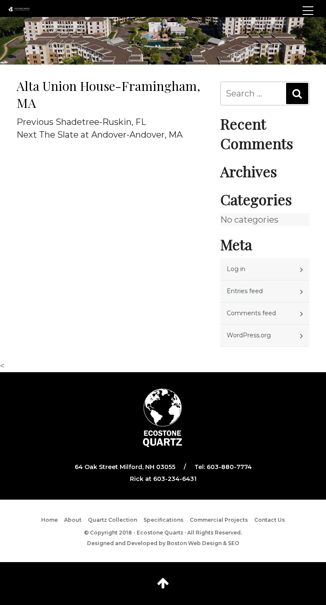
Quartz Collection (112, 520)
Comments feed (251, 313)
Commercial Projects (219, 520)
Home (49, 520)
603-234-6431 (175, 479)
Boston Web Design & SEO (203, 543)
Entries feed (245, 291)
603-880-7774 (229, 467)
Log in (236, 269)
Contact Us (269, 520)
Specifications (163, 520)
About (73, 520)
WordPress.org (249, 335)
